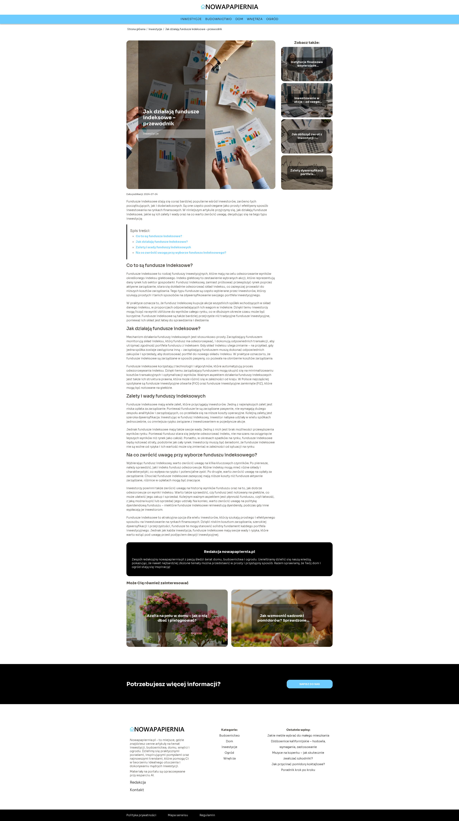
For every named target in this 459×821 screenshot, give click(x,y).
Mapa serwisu (178, 815)
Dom (239, 19)
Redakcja (138, 782)
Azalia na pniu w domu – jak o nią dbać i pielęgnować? (177, 618)
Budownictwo (218, 19)
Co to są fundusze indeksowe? (159, 236)
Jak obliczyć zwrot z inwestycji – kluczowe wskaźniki (307, 136)
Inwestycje (191, 19)
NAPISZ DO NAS (309, 684)
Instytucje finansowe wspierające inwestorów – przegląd (307, 64)
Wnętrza (255, 19)
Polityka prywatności (141, 815)
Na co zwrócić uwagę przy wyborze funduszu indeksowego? (181, 253)
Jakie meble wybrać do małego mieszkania (298, 735)
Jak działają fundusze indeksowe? (162, 242)
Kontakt (137, 790)
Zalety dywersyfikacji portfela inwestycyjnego (306, 172)
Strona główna (136, 29)
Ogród (272, 19)
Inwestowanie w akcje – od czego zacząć (307, 100)
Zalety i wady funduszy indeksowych (163, 247)
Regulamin (207, 815)
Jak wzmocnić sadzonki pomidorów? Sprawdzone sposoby (281, 618)
